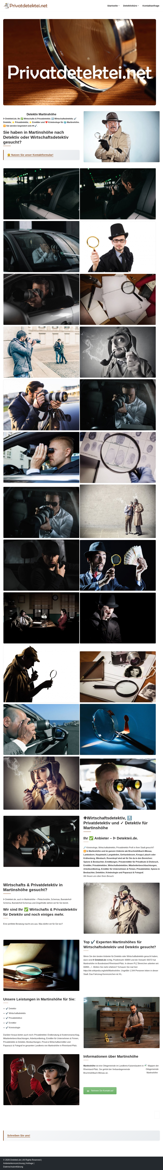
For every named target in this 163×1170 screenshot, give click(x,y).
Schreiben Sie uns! (18, 1135)
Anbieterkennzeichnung (14, 1163)
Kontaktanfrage (150, 5)
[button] (119, 5)
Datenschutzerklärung (13, 1167)
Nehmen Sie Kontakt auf (102, 1091)
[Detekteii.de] (25, 5)
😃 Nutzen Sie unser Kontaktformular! (30, 154)
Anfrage (29, 1163)
